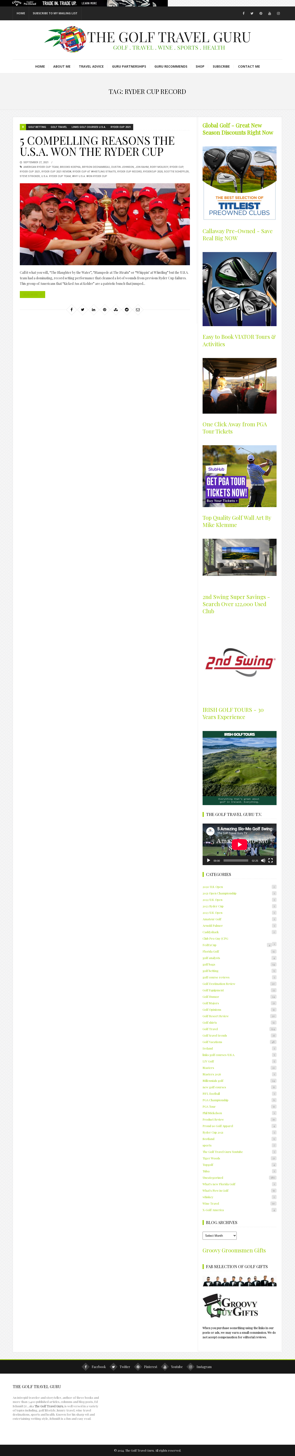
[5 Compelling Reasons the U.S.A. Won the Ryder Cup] (105, 224)
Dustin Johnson (122, 166)
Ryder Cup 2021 (121, 127)
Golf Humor (239, 997)
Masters (239, 1068)
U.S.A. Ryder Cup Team (56, 176)
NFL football (239, 1093)
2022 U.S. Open (239, 900)
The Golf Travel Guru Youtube (239, 1152)
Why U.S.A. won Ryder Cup (89, 176)
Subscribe (221, 66)
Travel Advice (91, 66)
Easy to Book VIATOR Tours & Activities (239, 340)
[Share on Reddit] (126, 309)
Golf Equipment (239, 990)
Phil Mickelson (239, 1113)
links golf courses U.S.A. (89, 127)
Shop (200, 66)
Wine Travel (239, 1203)
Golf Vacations (239, 1042)
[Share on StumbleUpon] (115, 309)
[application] (240, 844)
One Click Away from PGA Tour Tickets (235, 427)
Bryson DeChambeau (96, 166)
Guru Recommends (170, 66)
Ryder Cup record (129, 171)
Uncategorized (239, 1177)
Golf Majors (239, 1003)
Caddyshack (239, 932)
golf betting (37, 127)
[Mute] (263, 860)
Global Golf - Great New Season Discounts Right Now (238, 128)
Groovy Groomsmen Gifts (234, 1250)
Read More (31, 294)
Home (40, 66)
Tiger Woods (239, 1158)
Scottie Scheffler (176, 171)
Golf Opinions (239, 1009)
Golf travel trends (239, 1035)
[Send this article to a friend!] (138, 309)
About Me (62, 66)
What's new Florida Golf (239, 1184)
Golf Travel (59, 127)
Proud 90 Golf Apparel (239, 1126)
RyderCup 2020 (153, 171)
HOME (21, 13)
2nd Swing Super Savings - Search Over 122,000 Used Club (236, 604)
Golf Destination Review (239, 984)
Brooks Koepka (70, 166)
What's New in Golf (239, 1190)
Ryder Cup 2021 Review (56, 171)
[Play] (208, 860)
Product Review (239, 1119)
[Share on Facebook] (71, 309)
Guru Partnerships (129, 66)
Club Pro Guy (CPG (215, 938)
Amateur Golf (239, 919)
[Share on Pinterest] (104, 309)
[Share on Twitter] (82, 309)
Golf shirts (239, 1022)
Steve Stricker (30, 176)
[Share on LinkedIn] (93, 309)
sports (239, 1145)
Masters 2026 (239, 1074)
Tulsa (239, 1171)
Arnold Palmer (239, 925)
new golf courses (239, 1087)
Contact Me (249, 66)
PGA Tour (239, 1106)
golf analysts (239, 958)
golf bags (239, 964)
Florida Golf (239, 951)
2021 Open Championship (239, 893)
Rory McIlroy (159, 166)
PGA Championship (239, 1100)
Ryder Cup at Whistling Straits (94, 171)
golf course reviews (239, 977)
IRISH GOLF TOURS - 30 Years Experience (233, 713)
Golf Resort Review (239, 1016)
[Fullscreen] (270, 860)
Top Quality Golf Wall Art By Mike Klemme (237, 521)
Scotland (239, 1139)
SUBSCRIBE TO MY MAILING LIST (55, 13)
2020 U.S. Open (239, 887)
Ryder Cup (176, 166)
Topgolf (239, 1165)
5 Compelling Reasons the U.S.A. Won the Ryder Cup (97, 146)
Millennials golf (239, 1081)
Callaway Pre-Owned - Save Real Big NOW (238, 234)
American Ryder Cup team (41, 166)
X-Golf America (239, 1210)
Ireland (239, 1048)
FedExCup (236, 945)
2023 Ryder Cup (239, 906)
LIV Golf (239, 1061)
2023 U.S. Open (239, 913)
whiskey (239, 1197)
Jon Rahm (142, 166)
